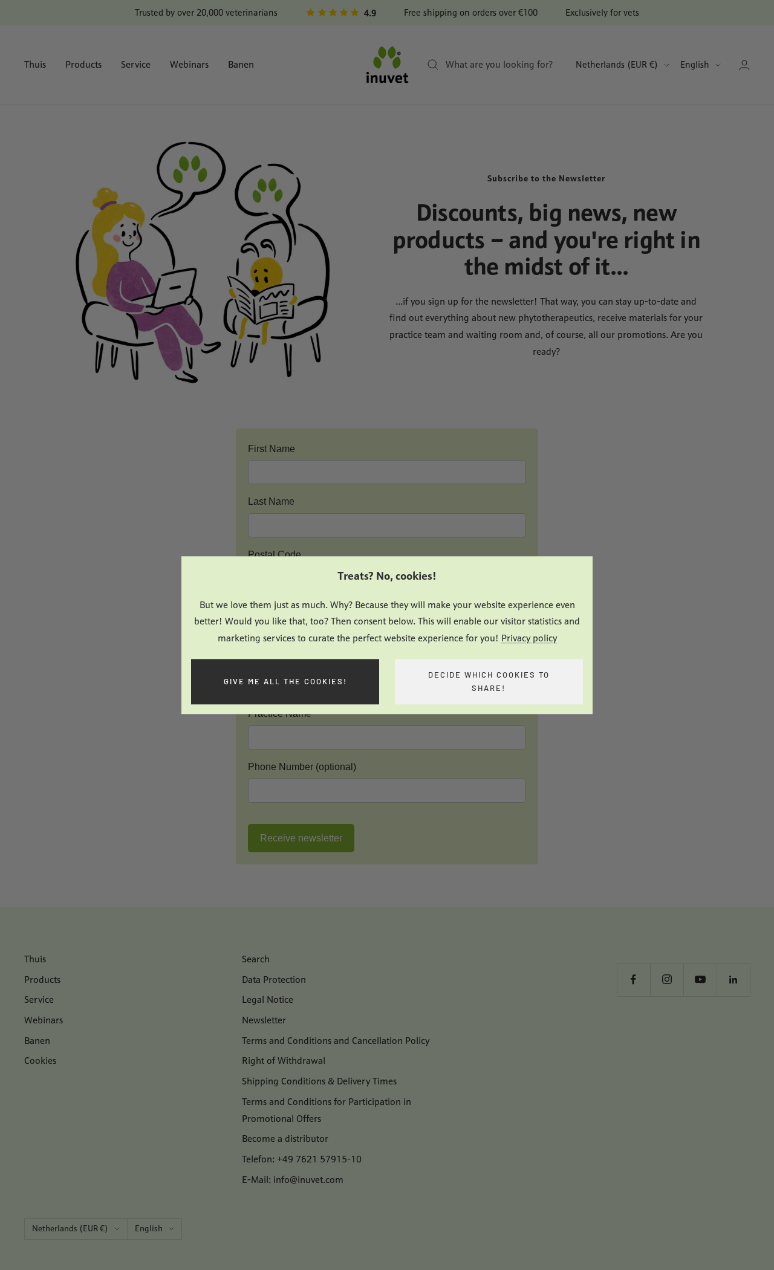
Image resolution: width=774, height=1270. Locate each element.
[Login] (744, 65)
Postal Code (274, 554)
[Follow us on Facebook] (633, 979)
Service (136, 64)
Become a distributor (285, 1138)
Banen (241, 64)
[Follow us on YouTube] (700, 979)
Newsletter (264, 1020)
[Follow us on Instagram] (666, 979)
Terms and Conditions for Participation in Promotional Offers (326, 1110)
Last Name (271, 501)
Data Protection (274, 980)
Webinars (189, 64)
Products (83, 64)
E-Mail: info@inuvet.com (292, 1180)
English (694, 64)
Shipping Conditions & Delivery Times (319, 1081)
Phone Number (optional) (302, 767)
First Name (271, 449)
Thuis (35, 64)
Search (256, 959)
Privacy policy (529, 638)
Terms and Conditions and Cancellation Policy (335, 1041)
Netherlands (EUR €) (617, 64)
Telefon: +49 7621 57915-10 (302, 1159)
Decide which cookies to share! (489, 681)
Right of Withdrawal (283, 1061)
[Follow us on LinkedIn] (733, 979)
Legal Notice (267, 999)
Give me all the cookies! (285, 681)
